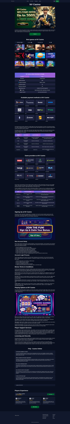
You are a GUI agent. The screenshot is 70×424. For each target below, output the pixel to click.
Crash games (39, 42)
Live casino (29, 42)
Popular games (19, 42)
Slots (50, 42)
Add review (50, 394)
